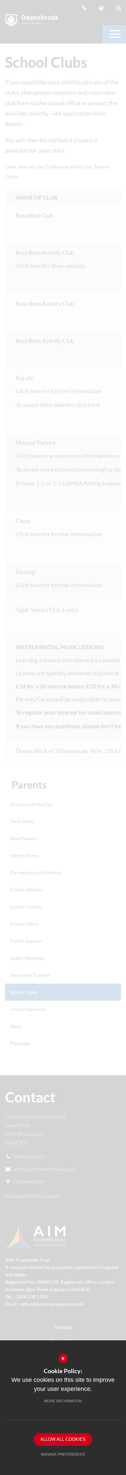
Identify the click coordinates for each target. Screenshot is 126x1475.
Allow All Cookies (63, 1439)
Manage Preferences (63, 1454)
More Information (63, 1401)
